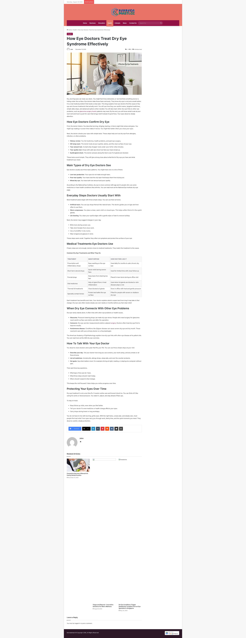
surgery (113, 323)
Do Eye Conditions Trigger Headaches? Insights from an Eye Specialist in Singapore (129, 606)
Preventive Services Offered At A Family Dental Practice (77, 474)
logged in (77, 623)
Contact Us (133, 23)
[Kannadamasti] (123, 12)
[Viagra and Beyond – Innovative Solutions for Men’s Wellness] (104, 531)
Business (93, 23)
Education (101, 23)
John (71, 49)
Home (85, 23)
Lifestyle (117, 23)
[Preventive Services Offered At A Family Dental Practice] (78, 465)
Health (110, 23)
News (125, 23)
